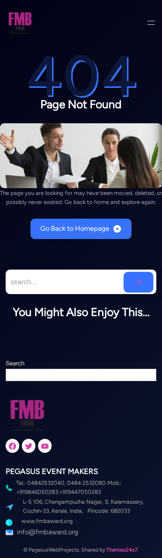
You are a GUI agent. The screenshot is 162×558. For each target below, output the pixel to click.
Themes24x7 (122, 550)
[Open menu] (151, 22)
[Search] (138, 282)
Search (15, 363)
